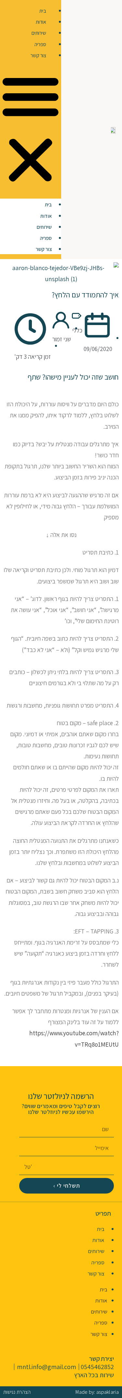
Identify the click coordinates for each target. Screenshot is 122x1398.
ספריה (40, 44)
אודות (41, 22)
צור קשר (38, 55)
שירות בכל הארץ (94, 1375)
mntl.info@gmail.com (46, 1367)
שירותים (39, 33)
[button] (30, 129)
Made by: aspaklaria (97, 1392)
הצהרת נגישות (17, 1392)
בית (42, 10)
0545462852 (97, 1367)
